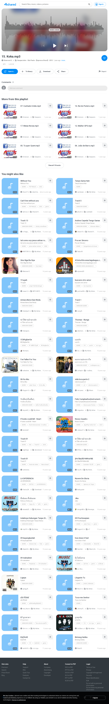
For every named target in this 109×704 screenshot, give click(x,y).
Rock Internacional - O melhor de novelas (39, 425)
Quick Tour (26, 672)
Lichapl (79, 370)
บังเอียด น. (80, 628)
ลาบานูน (98, 345)
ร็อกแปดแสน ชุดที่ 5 (41, 623)
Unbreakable (87, 544)
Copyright (47, 672)
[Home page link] (10, 4)
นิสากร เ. (26, 628)
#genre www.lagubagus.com (86, 266)
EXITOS (31, 484)
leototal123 (26, 430)
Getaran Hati (32, 544)
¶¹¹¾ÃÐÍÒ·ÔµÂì (33, 345)
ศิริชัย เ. (79, 450)
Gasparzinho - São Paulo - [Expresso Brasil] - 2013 (35, 60)
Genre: (78, 425)
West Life (92, 549)
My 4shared (93, 192)
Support (25, 667)
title (30, 444)
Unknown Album (95, 226)
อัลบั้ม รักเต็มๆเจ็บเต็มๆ (42, 405)
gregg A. (25, 589)
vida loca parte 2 (93, 385)
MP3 (4, 64)
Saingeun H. (26, 331)
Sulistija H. (26, 311)
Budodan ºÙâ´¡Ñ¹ (89, 464)
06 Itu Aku (42, 385)
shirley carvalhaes (41, 226)
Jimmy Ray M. (81, 608)
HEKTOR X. (26, 251)
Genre (78, 385)
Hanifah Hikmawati (81, 549)
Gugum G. (26, 390)
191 (85, 345)
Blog (3, 675)
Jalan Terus (32, 385)
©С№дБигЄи (45, 345)
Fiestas (101, 405)
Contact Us (26, 678)
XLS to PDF (68, 675)
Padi (41, 544)
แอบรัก (91, 345)
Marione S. (26, 271)
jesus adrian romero (35, 246)
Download (38, 489)
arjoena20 (80, 271)
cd (84, 385)
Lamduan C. (81, 192)
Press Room (6, 672)
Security (89, 675)
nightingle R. (26, 450)
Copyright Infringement (94, 672)
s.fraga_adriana (26, 232)
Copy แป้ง (32, 504)
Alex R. (79, 589)
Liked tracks (36, 192)
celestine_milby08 (26, 370)
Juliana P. (80, 430)
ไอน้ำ (39, 504)
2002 (40, 187)
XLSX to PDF (69, 680)
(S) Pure (86, 563)
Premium (5, 667)
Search (4, 670)
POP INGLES (32, 187)
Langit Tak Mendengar (35, 286)
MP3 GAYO (36, 291)
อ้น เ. (78, 351)
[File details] (10, 111)
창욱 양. (25, 212)
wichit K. (25, 648)
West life (96, 544)
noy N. (79, 470)
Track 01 (37, 444)
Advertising (48, 670)
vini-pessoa (81, 390)
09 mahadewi (43, 563)
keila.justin (80, 489)
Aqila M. (25, 549)
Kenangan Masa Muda (91, 509)
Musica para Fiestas (89, 405)
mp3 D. (25, 529)
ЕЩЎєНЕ (37, 643)
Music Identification (92, 678)
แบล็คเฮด (100, 563)
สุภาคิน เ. (80, 569)
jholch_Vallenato (88, 583)
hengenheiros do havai (90, 246)
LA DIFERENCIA (41, 484)
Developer (47, 675)
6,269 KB (11, 64)
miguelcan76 (81, 410)
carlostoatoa (26, 470)
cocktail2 (89, 212)
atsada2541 (26, 509)
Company (47, 667)
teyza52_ (26, 410)
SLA (87, 680)
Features (26, 675)
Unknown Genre (27, 226)
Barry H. (25, 569)
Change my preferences (19, 700)
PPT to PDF (69, 678)
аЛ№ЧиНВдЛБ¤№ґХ (35, 603)
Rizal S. (79, 648)
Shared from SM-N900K (36, 212)
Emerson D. (8, 60)
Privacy (88, 670)
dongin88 (80, 509)
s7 (34, 390)
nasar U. (25, 291)
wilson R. (80, 232)
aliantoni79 (81, 331)
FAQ (24, 670)
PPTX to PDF (69, 670)
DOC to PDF (69, 667)
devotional (38, 450)
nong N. (79, 311)
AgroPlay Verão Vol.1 (90, 425)
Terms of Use (90, 667)
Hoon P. (25, 192)
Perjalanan (32, 563)
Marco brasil (45, 464)
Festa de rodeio (33, 464)
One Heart (39, 266)
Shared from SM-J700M (91, 232)
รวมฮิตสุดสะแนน (95, 365)
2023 (100, 425)
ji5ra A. (79, 212)
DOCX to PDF (69, 672)
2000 (45, 246)
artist (44, 444)
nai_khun (26, 608)
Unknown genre (81, 206)
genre (24, 187)
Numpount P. (26, 351)
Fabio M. (80, 251)
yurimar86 (80, 291)
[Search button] (89, 4)
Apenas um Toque (89, 484)
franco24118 (26, 489)
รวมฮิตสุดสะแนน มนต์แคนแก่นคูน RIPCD (90, 370)
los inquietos (87, 286)
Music (91, 390)
